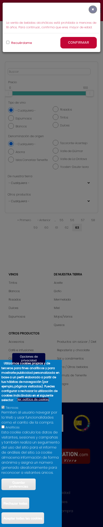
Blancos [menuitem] (14, 291)
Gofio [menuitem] (57, 291)
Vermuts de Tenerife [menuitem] (71, 375)
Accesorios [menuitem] (16, 342)
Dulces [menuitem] (13, 308)
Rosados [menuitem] (15, 299)
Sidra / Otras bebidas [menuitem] (72, 367)
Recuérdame (21, 43)
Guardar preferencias (18, 484)
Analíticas (13, 427)
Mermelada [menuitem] (62, 299)
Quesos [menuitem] (59, 325)
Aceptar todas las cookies (22, 518)
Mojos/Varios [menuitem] (63, 316)
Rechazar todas (15, 503)
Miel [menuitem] (57, 308)
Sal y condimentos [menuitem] (70, 358)
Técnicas (12, 408)
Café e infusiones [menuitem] (21, 350)
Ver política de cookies (33, 399)
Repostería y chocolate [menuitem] (73, 350)
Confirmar (78, 43)
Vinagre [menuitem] (62, 384)
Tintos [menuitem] (13, 283)
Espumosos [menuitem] (17, 316)
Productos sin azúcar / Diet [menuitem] (76, 342)
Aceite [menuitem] (58, 283)
